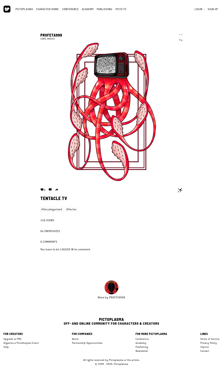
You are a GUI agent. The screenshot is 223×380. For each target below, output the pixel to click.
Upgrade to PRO (12, 338)
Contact (204, 350)
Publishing (104, 9)
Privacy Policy (208, 342)
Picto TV (121, 9)
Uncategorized (52, 209)
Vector (72, 209)
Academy (88, 9)
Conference (70, 9)
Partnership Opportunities (87, 342)
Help (6, 346)
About (75, 338)
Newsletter (142, 350)
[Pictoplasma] (6, 9)
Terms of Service (210, 338)
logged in (67, 249)
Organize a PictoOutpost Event (21, 342)
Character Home (47, 9)
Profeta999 (51, 35)
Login (198, 9)
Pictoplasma (24, 9)
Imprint (204, 346)
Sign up (213, 9)
